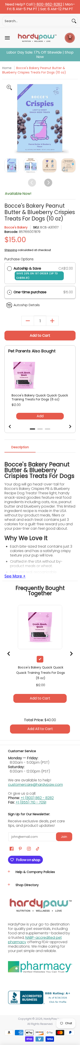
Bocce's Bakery (16, 227)
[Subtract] (28, 321)
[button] (70, 38)
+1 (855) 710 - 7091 (31, 802)
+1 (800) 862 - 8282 (37, 797)
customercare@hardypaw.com (35, 784)
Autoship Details (27, 305)
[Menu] (7, 38)
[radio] (9, 268)
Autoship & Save (36, 273)
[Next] (72, 118)
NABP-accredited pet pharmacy (35, 940)
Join (64, 836)
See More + (15, 576)
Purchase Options (19, 259)
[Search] (74, 21)
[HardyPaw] (37, 38)
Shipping (10, 250)
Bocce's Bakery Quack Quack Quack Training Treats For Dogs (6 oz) (40, 397)
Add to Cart (40, 335)
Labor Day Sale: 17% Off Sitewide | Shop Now (40, 54)
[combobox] (36, 21)
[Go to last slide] (12, 426)
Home (7, 68)
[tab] (20, 448)
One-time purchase (30, 292)
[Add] (52, 321)
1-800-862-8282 (48, 4)
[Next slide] (67, 426)
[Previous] (8, 118)
